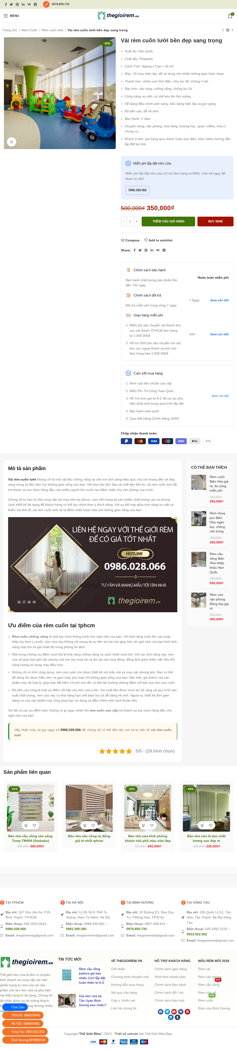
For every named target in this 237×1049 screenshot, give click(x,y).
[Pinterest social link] (17, 4)
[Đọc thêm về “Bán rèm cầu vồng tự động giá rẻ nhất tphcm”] (26, 915)
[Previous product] (223, 30)
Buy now (215, 221)
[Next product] (232, 30)
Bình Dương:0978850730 (28, 1040)
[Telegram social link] (35, 4)
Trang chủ (10, 30)
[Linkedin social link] (23, 4)
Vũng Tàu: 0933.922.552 (27, 1031)
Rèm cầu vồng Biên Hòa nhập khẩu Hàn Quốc (217, 563)
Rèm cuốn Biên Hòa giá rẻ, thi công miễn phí (219, 483)
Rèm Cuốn (30, 30)
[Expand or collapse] (172, 623)
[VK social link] (29, 4)
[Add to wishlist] (35, 844)
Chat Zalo (17, 1007)
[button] (26, 844)
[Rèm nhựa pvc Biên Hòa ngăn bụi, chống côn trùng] (198, 528)
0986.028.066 (137, 190)
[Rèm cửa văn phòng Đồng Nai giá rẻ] (198, 607)
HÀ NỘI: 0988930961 (25, 1023)
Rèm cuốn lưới (53, 30)
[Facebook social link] (5, 4)
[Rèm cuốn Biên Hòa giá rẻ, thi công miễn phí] (198, 489)
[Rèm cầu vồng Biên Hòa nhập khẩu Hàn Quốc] (198, 568)
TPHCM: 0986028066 (25, 1015)
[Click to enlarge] (11, 142)
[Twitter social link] (11, 4)
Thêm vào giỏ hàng (168, 221)
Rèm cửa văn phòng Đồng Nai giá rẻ (219, 601)
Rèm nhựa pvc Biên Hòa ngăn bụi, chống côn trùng (217, 522)
